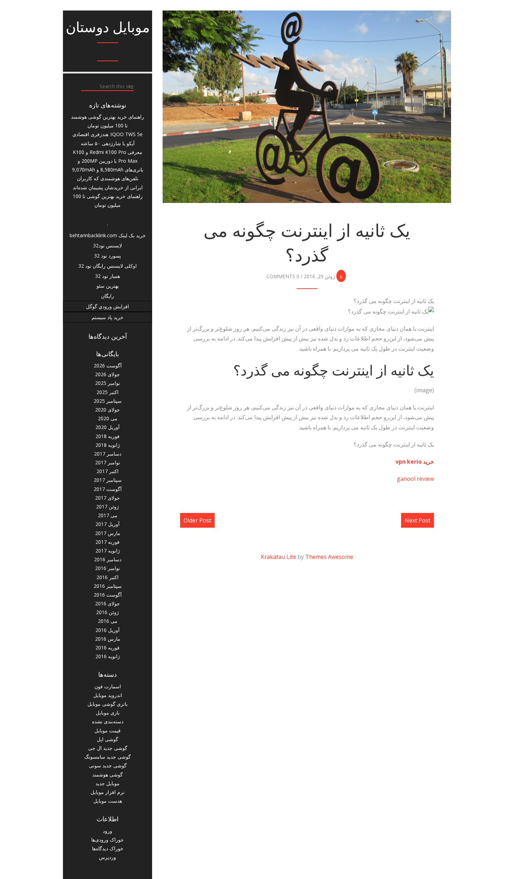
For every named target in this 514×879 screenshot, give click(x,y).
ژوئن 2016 (107, 612)
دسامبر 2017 (107, 453)
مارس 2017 (107, 533)
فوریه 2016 (107, 647)
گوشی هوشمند (107, 774)
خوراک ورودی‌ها (107, 839)
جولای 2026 (107, 374)
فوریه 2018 (107, 436)
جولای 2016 (107, 603)
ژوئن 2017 (107, 506)
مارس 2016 (107, 638)
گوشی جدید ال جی (107, 748)
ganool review (415, 479)
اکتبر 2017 (108, 471)
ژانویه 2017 (107, 550)
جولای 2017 (107, 497)
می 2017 (107, 515)
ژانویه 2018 (107, 445)
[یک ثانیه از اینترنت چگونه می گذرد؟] (307, 106)
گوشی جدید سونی (108, 765)
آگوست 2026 (108, 365)
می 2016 (107, 621)
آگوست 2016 (108, 594)
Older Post (197, 520)
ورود (107, 831)
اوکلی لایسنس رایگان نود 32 (107, 265)
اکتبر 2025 (108, 392)
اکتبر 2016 (108, 577)
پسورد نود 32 (107, 255)
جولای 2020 (107, 409)
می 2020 (107, 418)
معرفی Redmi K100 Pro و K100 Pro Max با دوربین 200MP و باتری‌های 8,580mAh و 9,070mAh (107, 161)
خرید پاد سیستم (107, 317)
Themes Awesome (329, 557)
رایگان (107, 296)
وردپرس (107, 857)
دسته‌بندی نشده (107, 721)
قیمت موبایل (107, 730)
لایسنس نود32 (107, 245)
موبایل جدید (107, 783)
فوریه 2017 (107, 542)
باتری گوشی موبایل (107, 704)
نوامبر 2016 (107, 568)
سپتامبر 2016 (108, 586)
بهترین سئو (108, 285)
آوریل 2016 (107, 630)
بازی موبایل (108, 712)
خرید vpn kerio (414, 461)
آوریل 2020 (107, 427)
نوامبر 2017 (107, 462)
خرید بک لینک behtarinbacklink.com (108, 235)
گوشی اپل (107, 739)
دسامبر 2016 (107, 559)
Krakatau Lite (278, 557)
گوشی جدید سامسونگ (107, 756)
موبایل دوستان (108, 27)
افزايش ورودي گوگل (107, 306)
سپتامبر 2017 (108, 480)
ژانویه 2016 (107, 656)
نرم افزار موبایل (107, 792)
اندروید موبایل (107, 695)
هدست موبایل (107, 800)
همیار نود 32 (107, 276)
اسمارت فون (107, 686)
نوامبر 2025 (107, 383)
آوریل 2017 (107, 524)
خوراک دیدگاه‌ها (107, 848)
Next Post (417, 520)
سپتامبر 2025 (108, 401)
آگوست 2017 (108, 489)
